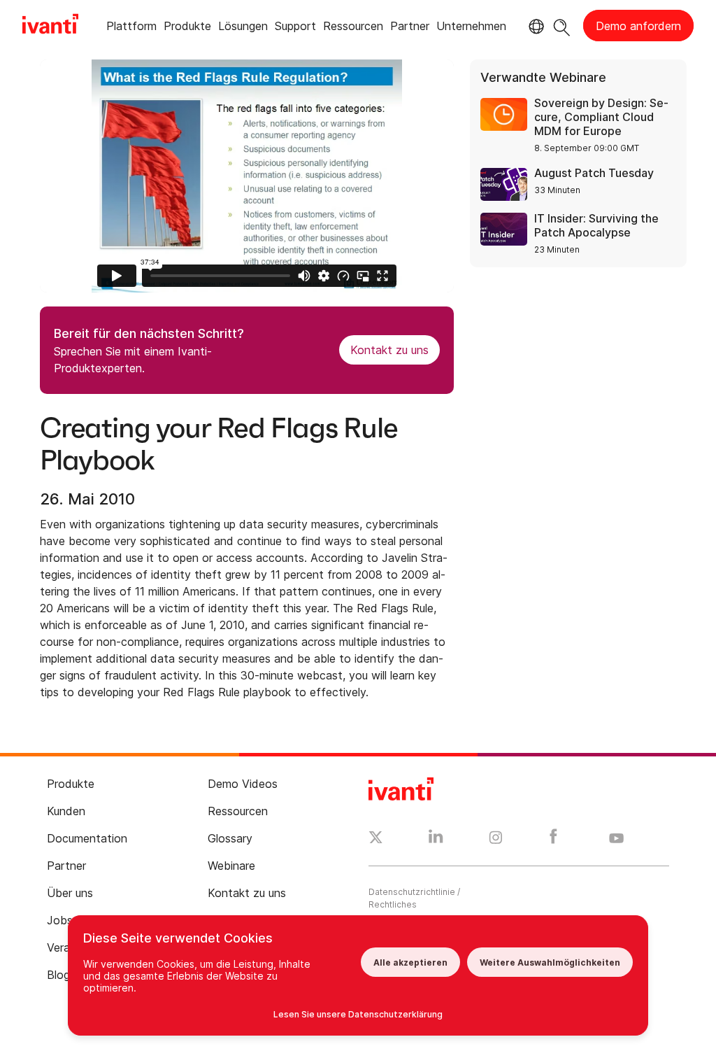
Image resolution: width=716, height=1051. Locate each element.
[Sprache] (534, 26)
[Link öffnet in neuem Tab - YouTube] (616, 839)
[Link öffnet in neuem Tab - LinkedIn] (436, 840)
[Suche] (562, 25)
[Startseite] (50, 26)
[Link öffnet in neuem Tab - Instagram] (496, 840)
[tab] (131, 28)
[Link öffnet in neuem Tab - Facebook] (553, 840)
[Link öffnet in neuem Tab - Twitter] (375, 839)
